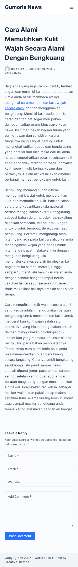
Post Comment (20, 536)
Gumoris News (23, 7)
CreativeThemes (17, 562)
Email (13, 469)
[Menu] (71, 7)
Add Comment (19, 497)
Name (13, 456)
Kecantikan (13, 73)
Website (14, 482)
